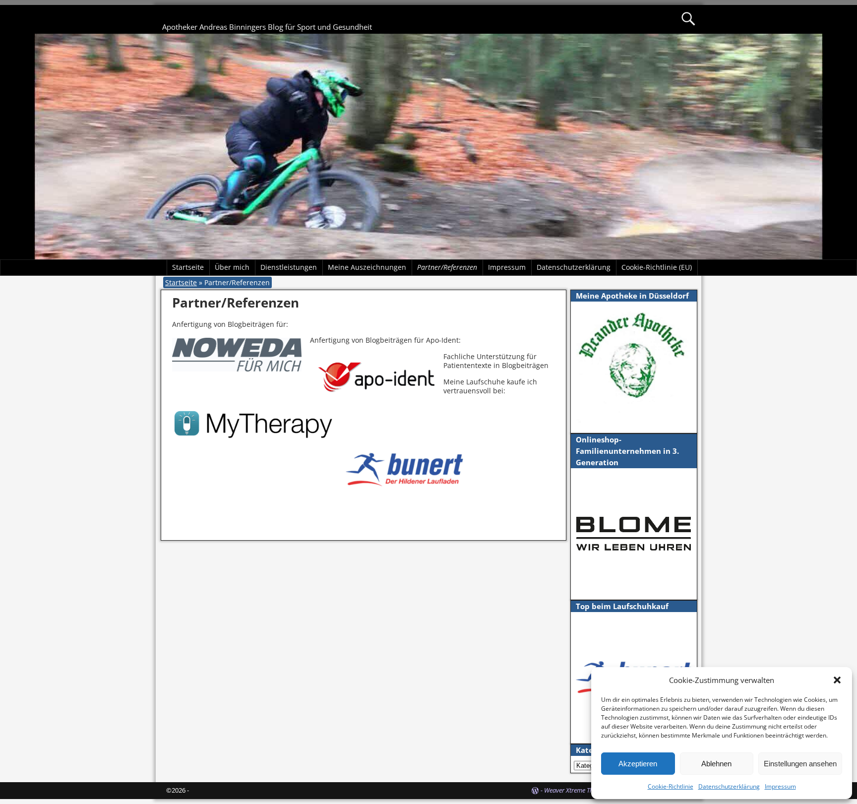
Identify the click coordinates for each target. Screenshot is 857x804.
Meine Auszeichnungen (367, 267)
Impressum (780, 786)
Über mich (232, 267)
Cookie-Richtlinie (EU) (656, 267)
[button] (837, 680)
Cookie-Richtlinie (670, 786)
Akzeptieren (637, 763)
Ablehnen (716, 763)
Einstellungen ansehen (800, 763)
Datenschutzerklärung (729, 786)
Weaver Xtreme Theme (574, 790)
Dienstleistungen (288, 267)
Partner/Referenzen (447, 267)
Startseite (188, 267)
